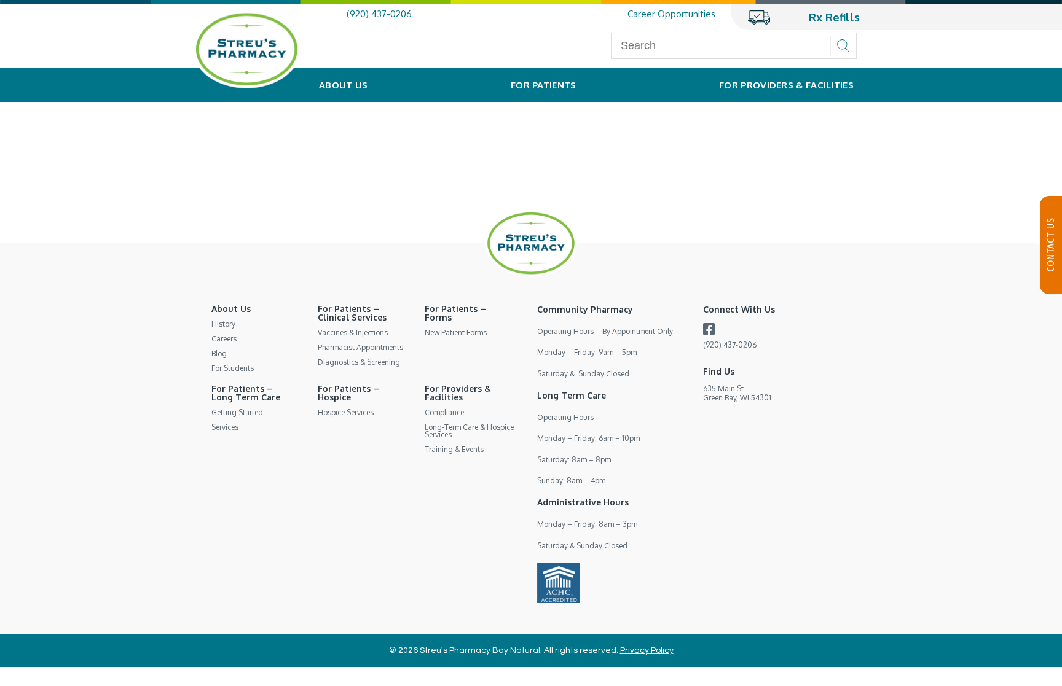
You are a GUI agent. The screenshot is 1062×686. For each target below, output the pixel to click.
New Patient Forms (456, 332)
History (223, 324)
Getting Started (237, 412)
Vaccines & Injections (353, 332)
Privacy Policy (647, 650)
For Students (232, 368)
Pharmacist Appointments (360, 347)
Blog (219, 353)
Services (224, 427)
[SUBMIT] (843, 45)
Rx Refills (834, 17)
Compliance (444, 412)
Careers (224, 338)
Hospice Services (346, 412)
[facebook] (709, 331)
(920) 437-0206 (379, 14)
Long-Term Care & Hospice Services (469, 431)
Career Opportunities (671, 14)
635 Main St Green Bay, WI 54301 (737, 393)
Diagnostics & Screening (359, 362)
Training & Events (454, 449)
